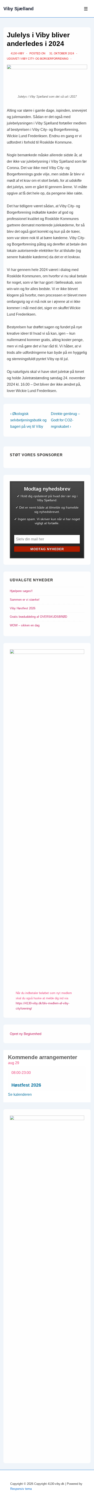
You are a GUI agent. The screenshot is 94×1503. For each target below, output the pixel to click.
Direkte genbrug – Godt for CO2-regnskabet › (65, 420)
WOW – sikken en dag (24, 625)
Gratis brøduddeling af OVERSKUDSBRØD (38, 616)
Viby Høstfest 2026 (22, 608)
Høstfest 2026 (26, 1085)
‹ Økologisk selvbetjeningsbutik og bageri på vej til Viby (28, 420)
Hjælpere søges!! (21, 591)
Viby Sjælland (18, 8)
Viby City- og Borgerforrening (44, 58)
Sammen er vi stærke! (24, 599)
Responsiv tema (21, 1488)
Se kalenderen (20, 1094)
